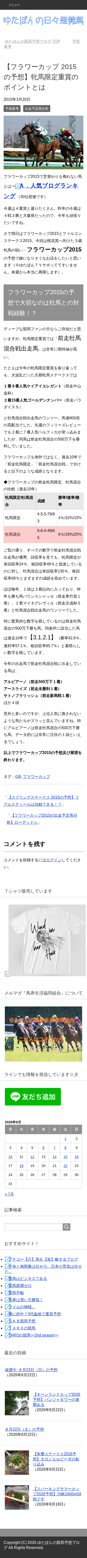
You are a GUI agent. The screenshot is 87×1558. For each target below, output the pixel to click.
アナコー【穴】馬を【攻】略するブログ (43, 1259)
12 (32, 1157)
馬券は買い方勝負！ (25, 1300)
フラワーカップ (36, 776)
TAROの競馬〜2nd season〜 (33, 1335)
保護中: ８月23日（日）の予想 (31, 1370)
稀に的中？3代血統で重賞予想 (34, 1314)
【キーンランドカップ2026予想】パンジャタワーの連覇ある (56, 1399)
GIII (18, 776)
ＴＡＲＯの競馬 (22, 1328)
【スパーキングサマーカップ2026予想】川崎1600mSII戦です (57, 1494)
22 (65, 1166)
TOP (32, 41)
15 (65, 1157)
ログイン (54, 860)
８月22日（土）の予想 (24, 1429)
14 (55, 1157)
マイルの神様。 (22, 1307)
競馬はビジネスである (27, 1279)
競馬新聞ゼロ (20, 1286)
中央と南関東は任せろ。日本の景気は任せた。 (43, 1269)
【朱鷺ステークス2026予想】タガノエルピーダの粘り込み (56, 1459)
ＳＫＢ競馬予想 (22, 1321)
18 (21, 1166)
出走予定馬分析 (37, 109)
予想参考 (12, 109)
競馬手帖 (16, 1293)
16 (77, 1157)
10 (10, 1157)
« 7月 (9, 1194)
